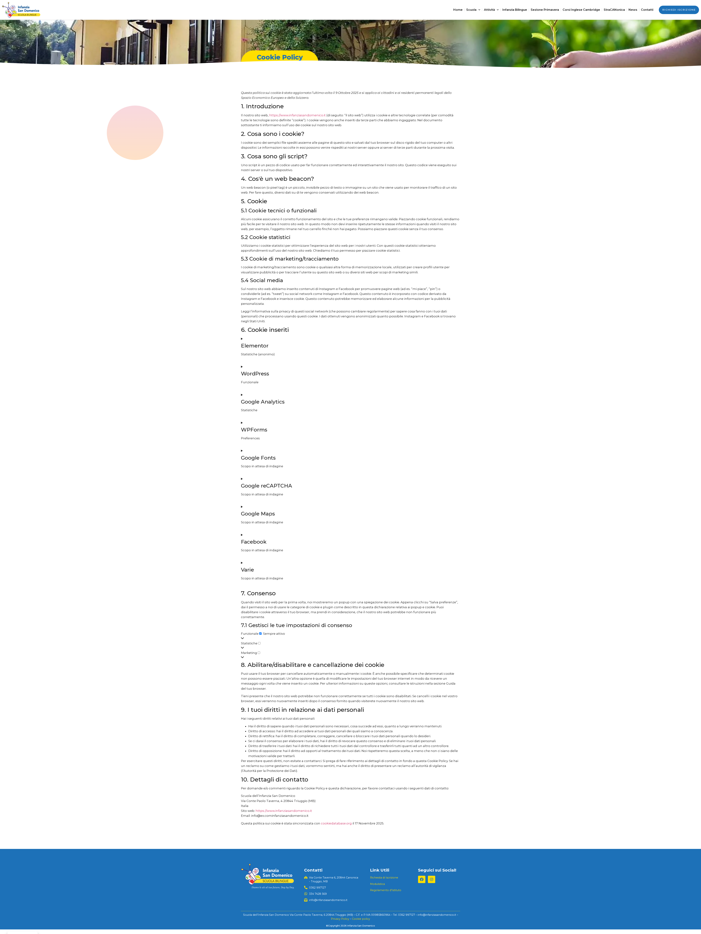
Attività (489, 10)
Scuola (471, 10)
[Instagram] (431, 879)
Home (458, 10)
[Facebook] (421, 879)
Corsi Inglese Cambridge (581, 10)
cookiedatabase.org (336, 823)
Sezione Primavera (545, 10)
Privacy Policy (340, 918)
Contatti (647, 10)
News (633, 10)
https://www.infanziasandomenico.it (297, 115)
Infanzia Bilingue (514, 10)
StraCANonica (614, 10)
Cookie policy (361, 918)
